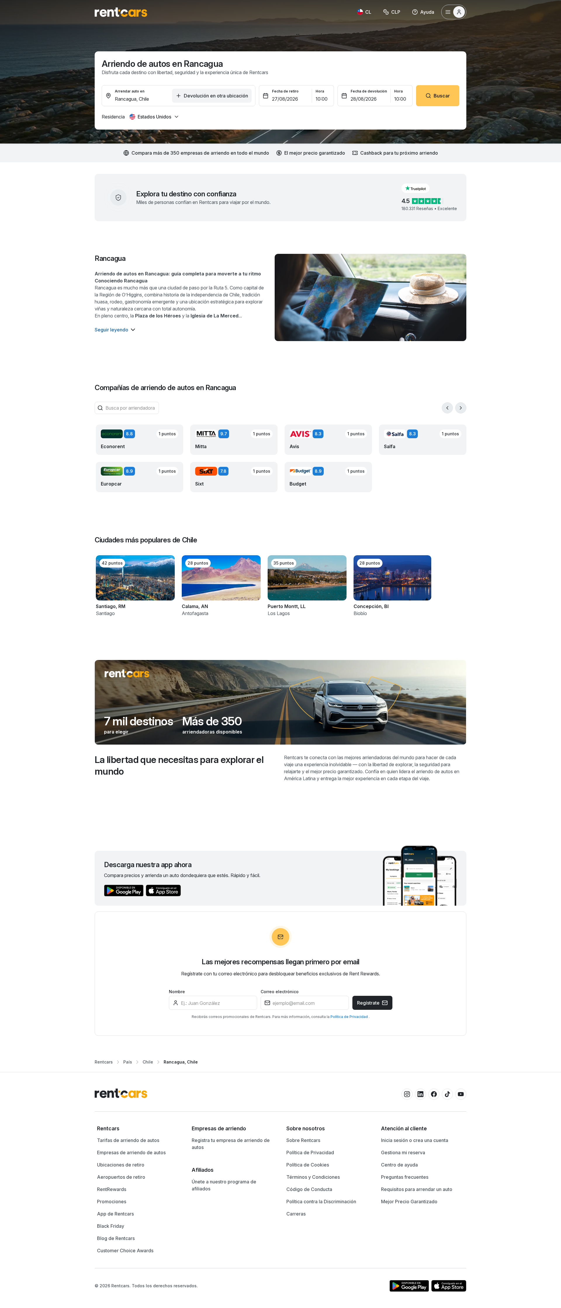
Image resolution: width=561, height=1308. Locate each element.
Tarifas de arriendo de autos (128, 1140)
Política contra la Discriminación (321, 1201)
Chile (148, 1061)
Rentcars (104, 1061)
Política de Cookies (307, 1165)
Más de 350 (212, 721)
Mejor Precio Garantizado (409, 1201)
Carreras (296, 1214)
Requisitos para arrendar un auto (416, 1189)
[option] (138, 1128)
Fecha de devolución (369, 91)
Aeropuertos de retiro (121, 1177)
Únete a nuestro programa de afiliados (224, 1185)
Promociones (111, 1201)
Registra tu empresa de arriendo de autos (231, 1143)
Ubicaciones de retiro (120, 1165)
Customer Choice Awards (125, 1250)
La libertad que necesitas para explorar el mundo (179, 765)
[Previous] (447, 407)
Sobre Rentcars (303, 1140)
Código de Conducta (309, 1189)
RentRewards (111, 1189)
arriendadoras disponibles (212, 732)
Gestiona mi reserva (403, 1152)
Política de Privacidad (349, 1016)
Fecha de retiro (285, 91)
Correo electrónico (280, 991)
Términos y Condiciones (313, 1177)
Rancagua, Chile (181, 1061)
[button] (420, 188)
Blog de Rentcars (116, 1238)
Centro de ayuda (399, 1165)
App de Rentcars (115, 1214)
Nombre (177, 991)
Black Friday (110, 1226)
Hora (320, 91)
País (127, 1061)
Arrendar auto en (129, 91)
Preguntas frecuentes (404, 1177)
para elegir (116, 732)
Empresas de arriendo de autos (131, 1152)
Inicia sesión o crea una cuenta (414, 1140)
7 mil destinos (138, 721)
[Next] (460, 407)
